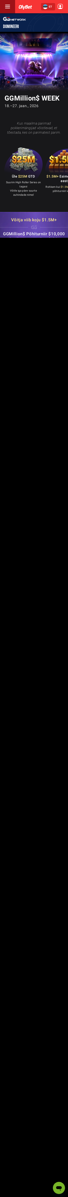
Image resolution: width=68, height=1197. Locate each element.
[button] (48, 6)
